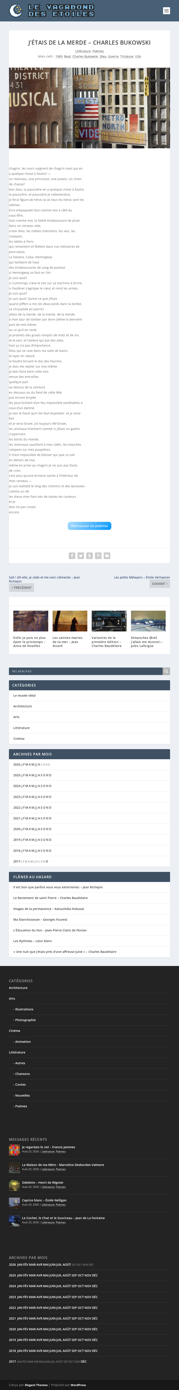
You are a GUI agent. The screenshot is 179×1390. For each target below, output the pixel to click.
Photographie (25, 1020)
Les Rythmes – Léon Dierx (32, 941)
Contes (20, 1084)
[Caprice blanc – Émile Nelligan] (14, 1203)
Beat (67, 56)
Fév (25, 1264)
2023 (16, 797)
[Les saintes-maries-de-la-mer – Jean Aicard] (70, 621)
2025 (16, 775)
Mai (46, 1264)
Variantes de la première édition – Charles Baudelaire (107, 642)
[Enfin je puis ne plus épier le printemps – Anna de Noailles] (30, 621)
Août (67, 1264)
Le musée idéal (24, 695)
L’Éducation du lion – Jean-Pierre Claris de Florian (50, 930)
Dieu (103, 56)
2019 (16, 840)
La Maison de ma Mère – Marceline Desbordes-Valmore (63, 1165)
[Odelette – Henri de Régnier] (14, 1185)
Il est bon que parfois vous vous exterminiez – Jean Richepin (58, 887)
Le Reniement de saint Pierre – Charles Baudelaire (50, 898)
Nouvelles (22, 1095)
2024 (16, 786)
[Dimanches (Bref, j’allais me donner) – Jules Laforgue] (148, 621)
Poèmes (98, 51)
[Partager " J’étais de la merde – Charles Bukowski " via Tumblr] (89, 555)
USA (138, 56)
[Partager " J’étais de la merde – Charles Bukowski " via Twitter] (80, 555)
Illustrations (24, 1009)
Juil (59, 1264)
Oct (81, 1275)
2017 (16, 861)
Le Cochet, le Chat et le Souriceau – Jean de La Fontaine (63, 1218)
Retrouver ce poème (89, 526)
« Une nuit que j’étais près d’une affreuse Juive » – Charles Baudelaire (64, 952)
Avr (39, 1264)
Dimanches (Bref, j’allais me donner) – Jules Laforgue (147, 642)
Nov (87, 1275)
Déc (95, 1275)
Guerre (113, 56)
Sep (74, 1275)
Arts (16, 717)
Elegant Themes (36, 1385)
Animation (23, 1041)
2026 (16, 764)
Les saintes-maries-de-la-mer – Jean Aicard (68, 642)
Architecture (22, 706)
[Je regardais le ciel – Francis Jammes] (14, 1150)
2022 (16, 807)
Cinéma (18, 738)
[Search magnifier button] (166, 671)
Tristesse (126, 56)
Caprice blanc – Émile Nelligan (44, 1200)
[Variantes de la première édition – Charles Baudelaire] (109, 621)
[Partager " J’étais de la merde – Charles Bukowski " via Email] (107, 555)
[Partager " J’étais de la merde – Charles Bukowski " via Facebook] (72, 555)
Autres (20, 1063)
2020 (16, 829)
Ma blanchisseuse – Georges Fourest (40, 919)
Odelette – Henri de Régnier (43, 1182)
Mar (32, 1264)
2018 (16, 850)
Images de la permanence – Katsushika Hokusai (48, 909)
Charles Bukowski (85, 56)
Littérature (83, 51)
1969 (58, 56)
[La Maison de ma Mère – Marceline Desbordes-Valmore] (14, 1167)
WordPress (78, 1385)
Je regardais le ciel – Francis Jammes (48, 1147)
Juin (52, 1264)
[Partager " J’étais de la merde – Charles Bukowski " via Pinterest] (98, 555)
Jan (19, 1264)
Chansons (22, 1074)
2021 (16, 818)
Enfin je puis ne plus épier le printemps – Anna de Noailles (29, 642)
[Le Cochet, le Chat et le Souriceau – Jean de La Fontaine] (14, 1220)
